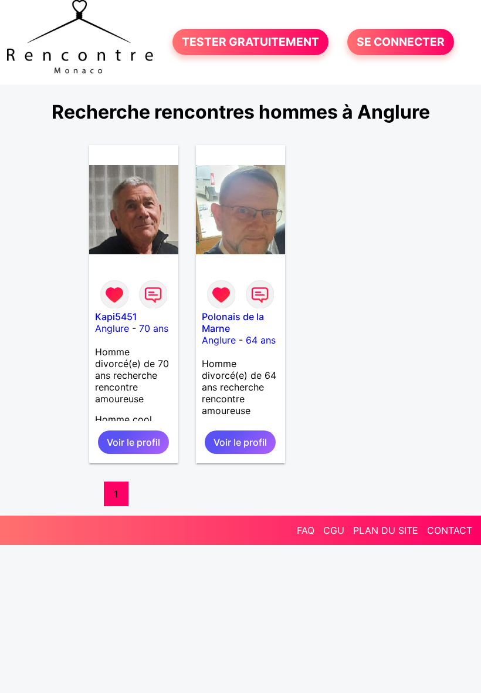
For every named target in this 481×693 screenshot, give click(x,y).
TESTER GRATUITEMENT (250, 42)
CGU (333, 530)
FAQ (305, 530)
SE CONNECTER (401, 42)
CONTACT (449, 530)
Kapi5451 (116, 316)
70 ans (153, 328)
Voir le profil (133, 442)
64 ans (261, 340)
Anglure (112, 328)
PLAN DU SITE (385, 530)
